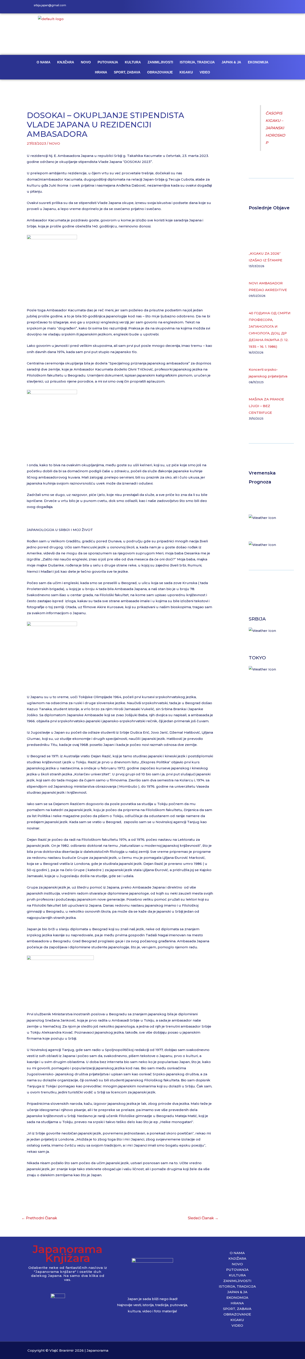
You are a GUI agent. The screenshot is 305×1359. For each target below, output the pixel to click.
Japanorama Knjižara (67, 1253)
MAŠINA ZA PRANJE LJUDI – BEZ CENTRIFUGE (266, 406)
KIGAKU (186, 72)
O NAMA (43, 62)
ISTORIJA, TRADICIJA (197, 62)
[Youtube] (273, 6)
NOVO (86, 62)
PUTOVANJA (108, 62)
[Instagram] (263, 6)
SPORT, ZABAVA (127, 72)
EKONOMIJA (258, 62)
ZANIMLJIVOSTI (160, 62)
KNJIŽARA (65, 62)
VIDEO (205, 72)
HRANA (101, 72)
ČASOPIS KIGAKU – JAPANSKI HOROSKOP (275, 128)
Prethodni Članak (39, 1218)
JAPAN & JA (231, 62)
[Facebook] (253, 6)
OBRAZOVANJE (160, 72)
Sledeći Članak (203, 1218)
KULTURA (133, 62)
